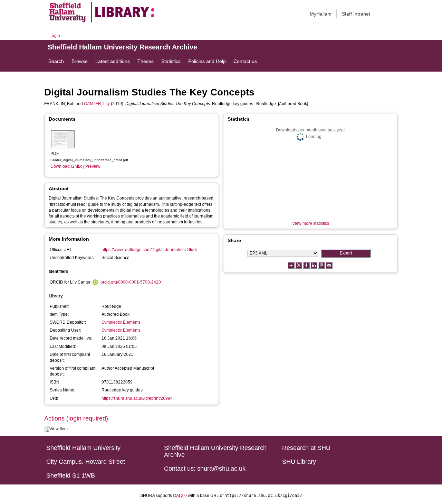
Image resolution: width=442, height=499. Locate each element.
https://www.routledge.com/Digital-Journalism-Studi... (151, 249)
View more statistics (310, 223)
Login (54, 35)
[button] (46, 429)
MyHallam (321, 14)
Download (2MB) (66, 166)
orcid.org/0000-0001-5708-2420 (130, 282)
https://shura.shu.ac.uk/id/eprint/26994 (137, 398)
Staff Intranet (356, 14)
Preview (92, 166)
